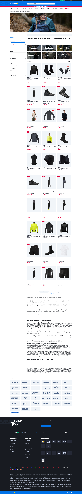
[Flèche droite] (40, 70)
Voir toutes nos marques (14, 412)
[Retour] (69, 30)
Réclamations (27, 443)
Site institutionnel (13, 442)
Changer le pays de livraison (43, 477)
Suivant (54, 291)
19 (53, 293)
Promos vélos (36, 6)
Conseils (26, 457)
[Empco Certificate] (43, 460)
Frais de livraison (28, 445)
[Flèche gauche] (28, 70)
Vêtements (12, 37)
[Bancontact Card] (43, 441)
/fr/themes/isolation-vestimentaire (41, 22)
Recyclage (12, 451)
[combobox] (64, 61)
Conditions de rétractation (14, 446)
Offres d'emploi (12, 443)
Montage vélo (27, 455)
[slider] (10, 42)
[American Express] (59, 441)
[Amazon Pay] (43, 446)
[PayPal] (64, 441)
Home (11, 11)
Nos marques (27, 451)
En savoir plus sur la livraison (33, 481)
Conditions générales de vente (15, 445)
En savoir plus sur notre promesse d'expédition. (18, 483)
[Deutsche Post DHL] (43, 453)
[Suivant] (70, 30)
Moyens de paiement (28, 446)
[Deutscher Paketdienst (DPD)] (48, 453)
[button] (18, 48)
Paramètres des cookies (14, 449)
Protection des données (14, 448)
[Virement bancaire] (48, 446)
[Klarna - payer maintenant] (69, 441)
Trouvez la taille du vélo (29, 449)
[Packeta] (69, 453)
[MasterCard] (48, 441)
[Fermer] (70, 34)
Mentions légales (13, 440)
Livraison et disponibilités (29, 452)
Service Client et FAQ (28, 440)
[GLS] (59, 453)
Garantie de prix (27, 454)
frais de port (29, 474)
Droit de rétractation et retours (30, 442)
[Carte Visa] (54, 441)
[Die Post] (54, 453)
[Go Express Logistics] (64, 453)
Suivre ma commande (28, 448)
